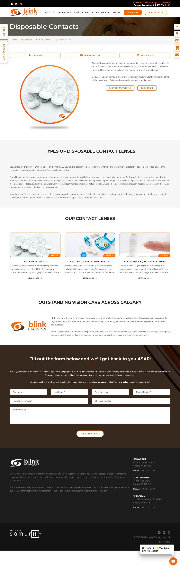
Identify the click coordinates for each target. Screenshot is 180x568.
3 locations (80, 372)
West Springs (151, 2)
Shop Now (147, 55)
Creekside (165, 2)
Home (14, 40)
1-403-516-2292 (147, 470)
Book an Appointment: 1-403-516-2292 (152, 5)
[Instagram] (21, 4)
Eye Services (64, 12)
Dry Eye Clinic (81, 12)
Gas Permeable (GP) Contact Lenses (90, 261)
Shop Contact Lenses (120, 88)
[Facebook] (12, 4)
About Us (49, 12)
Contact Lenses (43, 40)
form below (123, 382)
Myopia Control (100, 12)
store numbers (99, 382)
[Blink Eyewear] (23, 12)
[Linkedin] (16, 4)
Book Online (92, 55)
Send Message (90, 434)
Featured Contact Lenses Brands (35, 261)
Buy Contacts (156, 12)
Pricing (117, 12)
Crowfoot (137, 2)
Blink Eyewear (147, 537)
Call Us (37, 55)
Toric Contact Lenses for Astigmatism (145, 261)
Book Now (133, 12)
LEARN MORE (33, 278)
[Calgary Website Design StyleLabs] (25, 534)
